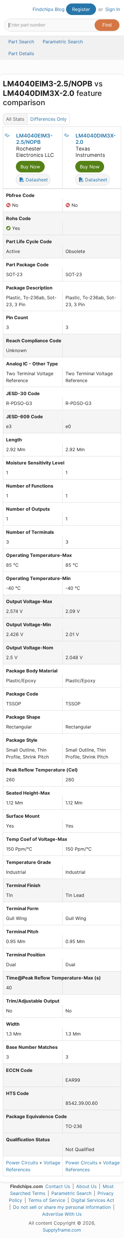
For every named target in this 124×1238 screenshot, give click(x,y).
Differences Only (48, 119)
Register (81, 9)
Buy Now (30, 167)
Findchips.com (9, 9)
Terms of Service (46, 1200)
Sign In (112, 9)
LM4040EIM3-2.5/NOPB (34, 139)
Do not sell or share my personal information (62, 1207)
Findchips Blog (49, 9)
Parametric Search (71, 1193)
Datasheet (36, 180)
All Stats (15, 119)
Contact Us (57, 1186)
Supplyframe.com (62, 1230)
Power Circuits (22, 1162)
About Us (86, 1186)
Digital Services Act (92, 1200)
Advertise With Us (62, 1214)
